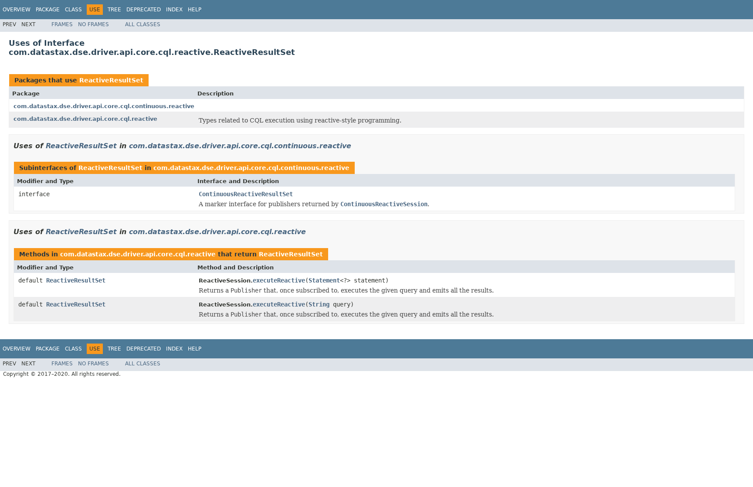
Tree (114, 10)
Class (73, 10)
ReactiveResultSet (111, 80)
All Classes (142, 24)
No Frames (93, 24)
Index (174, 10)
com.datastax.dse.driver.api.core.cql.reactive (85, 119)
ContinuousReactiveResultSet (246, 194)
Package (48, 10)
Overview (17, 10)
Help (194, 10)
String (319, 304)
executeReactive (279, 280)
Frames (62, 24)
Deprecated (143, 10)
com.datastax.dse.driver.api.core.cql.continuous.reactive (104, 106)
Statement (324, 280)
